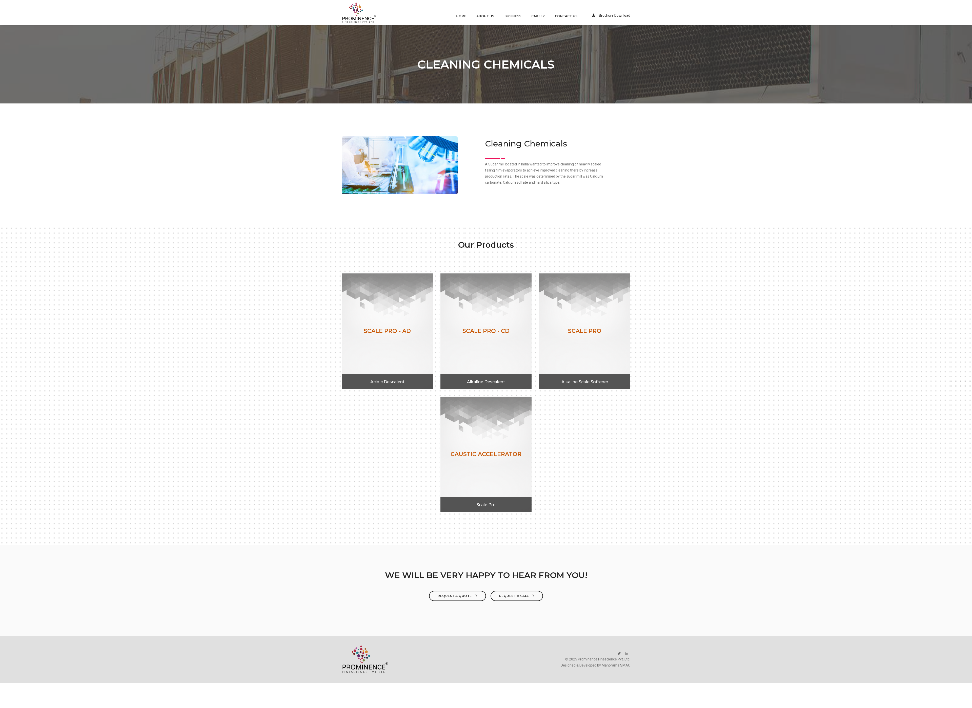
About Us (485, 16)
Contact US (566, 16)
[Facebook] (619, 653)
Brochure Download (614, 15)
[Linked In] (626, 653)
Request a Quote (455, 596)
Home (461, 16)
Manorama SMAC (616, 665)
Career (538, 16)
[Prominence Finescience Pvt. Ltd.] (359, 12)
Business (512, 16)
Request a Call (514, 596)
